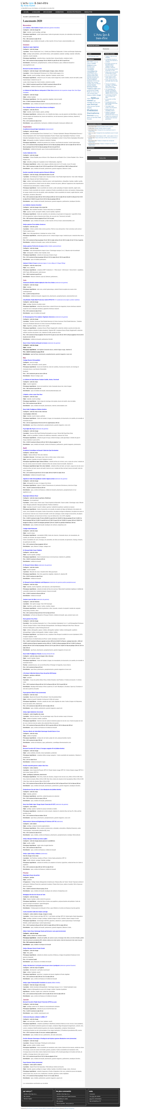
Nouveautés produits (74, 12)
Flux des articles (94, 1096)
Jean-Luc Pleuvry (96, 83)
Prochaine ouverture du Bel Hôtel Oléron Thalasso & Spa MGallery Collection (111, 65)
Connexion (92, 1094)
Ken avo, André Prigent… (111, 75)
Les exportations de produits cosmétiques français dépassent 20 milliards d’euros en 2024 (111, 91)
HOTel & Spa (96, 80)
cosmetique (90, 69)
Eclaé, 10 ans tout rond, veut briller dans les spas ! (111, 81)
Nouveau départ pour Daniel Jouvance (66, 1096)
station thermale (91, 106)
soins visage (96, 95)
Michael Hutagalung (69, 1108)
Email (89, 150)
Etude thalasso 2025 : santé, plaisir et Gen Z (110, 77)
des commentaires (95, 1098)
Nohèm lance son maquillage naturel (109, 110)
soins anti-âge (90, 93)
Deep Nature (95, 74)
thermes (90, 115)
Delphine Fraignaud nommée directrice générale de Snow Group (111, 113)
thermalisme (93, 113)
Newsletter (88, 12)
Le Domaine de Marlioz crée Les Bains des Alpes (111, 96)
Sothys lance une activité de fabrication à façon (111, 72)
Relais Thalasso (92, 87)
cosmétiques (90, 72)
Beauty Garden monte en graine (105, 126)
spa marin (94, 102)
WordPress (29, 1108)
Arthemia (57, 1108)
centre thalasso (91, 64)
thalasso (92, 110)
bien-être (90, 62)
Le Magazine (36, 12)
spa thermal (92, 104)
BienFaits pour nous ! (93, 56)
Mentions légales (28, 1098)
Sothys (89, 98)
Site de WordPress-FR (95, 1101)
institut (89, 82)
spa (93, 97)
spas (99, 102)
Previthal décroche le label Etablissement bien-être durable (111, 103)
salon (95, 88)
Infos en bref (47, 12)
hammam (90, 81)
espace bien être (92, 75)
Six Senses (94, 92)
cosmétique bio (92, 71)
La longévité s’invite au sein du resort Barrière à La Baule (111, 60)
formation (89, 77)
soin (98, 92)
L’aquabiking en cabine (62, 1098)
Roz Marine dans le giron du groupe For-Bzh (111, 69)
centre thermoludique (91, 67)
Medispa (90, 87)
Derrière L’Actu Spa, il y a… (30, 1094)
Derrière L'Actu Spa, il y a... (63, 1094)
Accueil (26, 12)
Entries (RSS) (42, 1108)
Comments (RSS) (50, 1108)
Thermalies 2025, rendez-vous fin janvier (111, 107)
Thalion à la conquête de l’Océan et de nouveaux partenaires (111, 118)
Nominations (60, 12)
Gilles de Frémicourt (92, 78)
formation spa (95, 77)
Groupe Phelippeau (92, 79)
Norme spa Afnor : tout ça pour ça (65, 1103)
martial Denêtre (91, 85)
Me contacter (27, 1096)
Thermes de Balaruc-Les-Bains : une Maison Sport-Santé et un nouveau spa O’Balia (111, 85)
